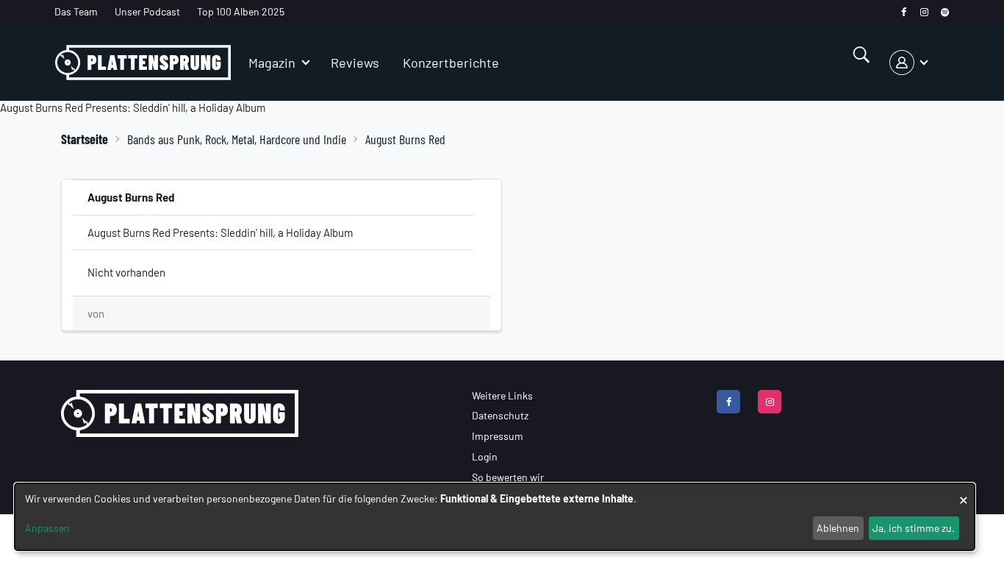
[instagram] (924, 12)
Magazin (271, 62)
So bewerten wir (508, 477)
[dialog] (495, 516)
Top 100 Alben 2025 (240, 11)
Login (485, 456)
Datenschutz (500, 415)
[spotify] (945, 12)
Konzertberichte (451, 62)
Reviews (355, 62)
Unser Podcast (147, 11)
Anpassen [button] (47, 528)
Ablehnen (838, 528)
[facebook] (903, 12)
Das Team (76, 11)
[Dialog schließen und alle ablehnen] (964, 492)
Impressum (497, 436)
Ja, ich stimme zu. (913, 528)
